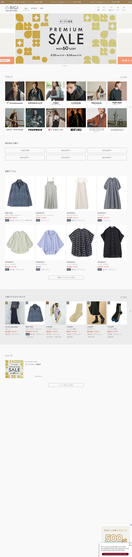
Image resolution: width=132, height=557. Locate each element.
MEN (41, 8)
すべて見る (123, 77)
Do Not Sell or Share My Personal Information (115, 554)
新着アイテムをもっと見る (66, 277)
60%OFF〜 (25, 157)
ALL (26, 8)
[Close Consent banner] (130, 544)
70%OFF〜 (66, 157)
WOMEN (34, 8)
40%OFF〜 (66, 150)
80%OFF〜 (107, 157)
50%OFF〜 (107, 150)
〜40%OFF (25, 150)
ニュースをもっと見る (66, 385)
